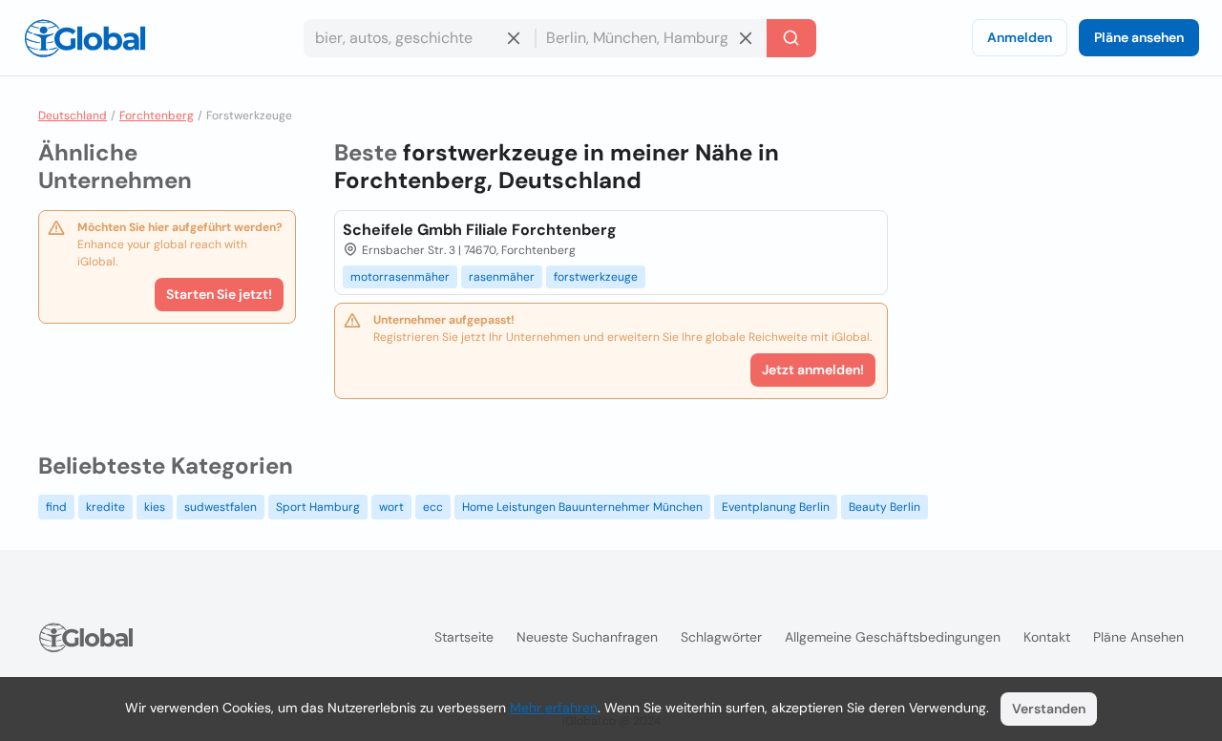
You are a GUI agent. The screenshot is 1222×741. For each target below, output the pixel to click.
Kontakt (1046, 637)
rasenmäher (502, 277)
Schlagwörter (721, 637)
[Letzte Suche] (791, 38)
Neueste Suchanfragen (587, 637)
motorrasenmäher (400, 277)
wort (391, 507)
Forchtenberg (156, 115)
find (56, 507)
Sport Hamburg (318, 507)
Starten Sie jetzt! (219, 294)
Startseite (464, 637)
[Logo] (85, 38)
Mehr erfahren (554, 707)
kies (154, 507)
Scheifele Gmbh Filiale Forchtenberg (480, 230)
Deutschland (72, 115)
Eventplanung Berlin (776, 507)
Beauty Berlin (884, 507)
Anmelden (1019, 37)
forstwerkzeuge (596, 277)
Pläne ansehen (1139, 37)
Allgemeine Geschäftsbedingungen (893, 637)
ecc (433, 507)
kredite (105, 507)
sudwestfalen (220, 507)
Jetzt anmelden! (813, 369)
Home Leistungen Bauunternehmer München (582, 507)
